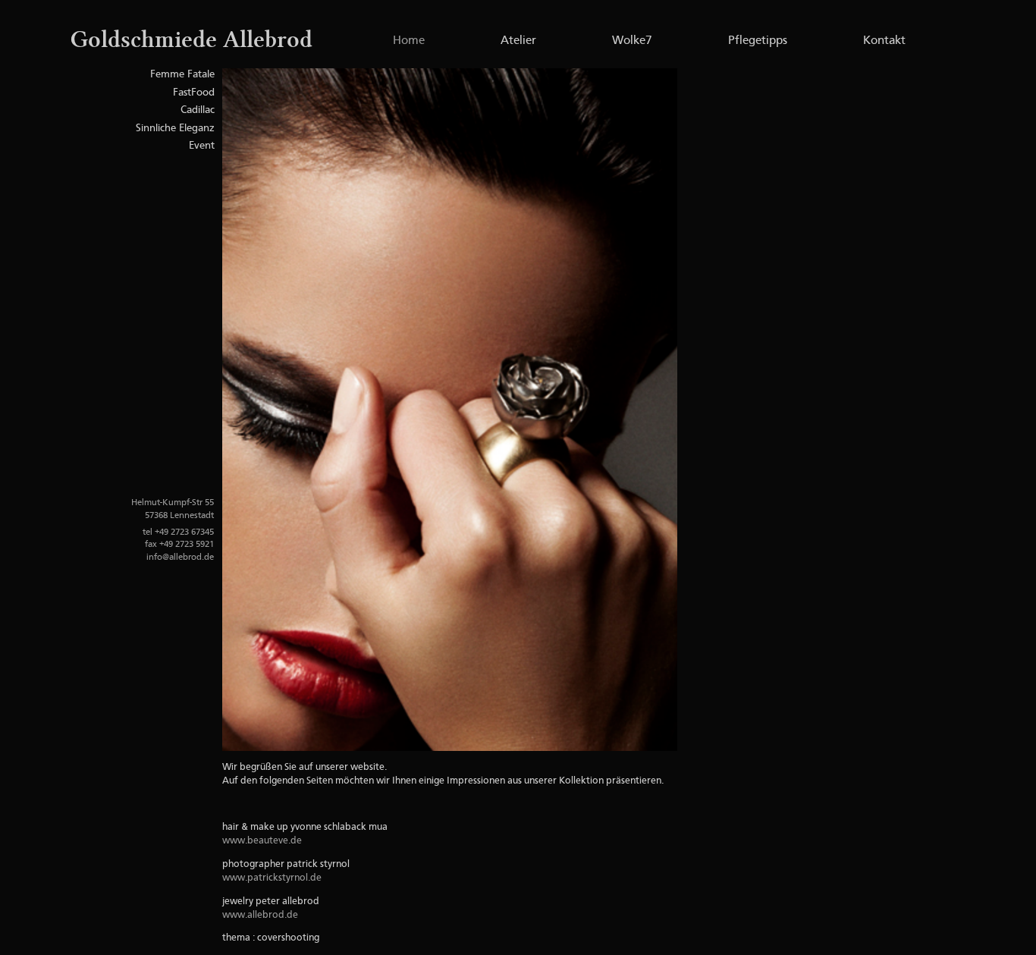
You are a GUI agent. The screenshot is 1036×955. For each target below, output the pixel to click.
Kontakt (884, 41)
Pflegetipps (757, 41)
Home (409, 41)
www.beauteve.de (262, 841)
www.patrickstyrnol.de (272, 878)
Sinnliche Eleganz (175, 128)
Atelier (518, 41)
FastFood (194, 92)
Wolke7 (632, 41)
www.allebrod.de (260, 915)
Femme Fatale (182, 74)
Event (202, 145)
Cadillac (198, 110)
